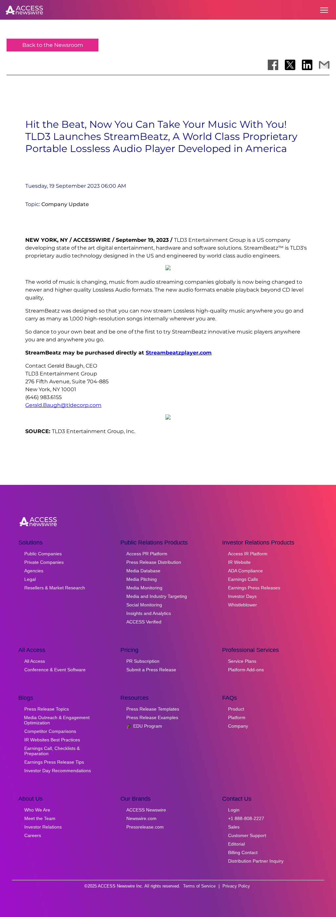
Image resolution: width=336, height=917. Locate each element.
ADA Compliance (245, 570)
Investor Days (242, 596)
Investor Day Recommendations (57, 770)
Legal (30, 579)
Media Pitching (141, 579)
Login (234, 809)
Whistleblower (242, 604)
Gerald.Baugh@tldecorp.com (63, 405)
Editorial (236, 844)
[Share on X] (290, 65)
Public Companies (43, 553)
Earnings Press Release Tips (54, 762)
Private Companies (44, 562)
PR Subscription (142, 661)
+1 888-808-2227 (246, 818)
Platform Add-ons (246, 669)
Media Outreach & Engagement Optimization (57, 720)
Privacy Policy (236, 886)
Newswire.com (141, 818)
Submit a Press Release (151, 669)
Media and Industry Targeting (156, 596)
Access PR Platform (146, 553)
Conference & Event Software (55, 669)
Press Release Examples (152, 717)
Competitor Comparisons (50, 731)
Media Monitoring (144, 587)
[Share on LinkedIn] (307, 65)
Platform (236, 717)
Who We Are (37, 809)
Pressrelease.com (145, 827)
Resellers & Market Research (54, 587)
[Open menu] (324, 10)
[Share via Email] (324, 65)
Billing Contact (243, 852)
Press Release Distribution (153, 562)
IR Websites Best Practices (52, 739)
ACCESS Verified (143, 621)
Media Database (143, 570)
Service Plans (242, 661)
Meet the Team (39, 818)
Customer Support (247, 835)
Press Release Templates (152, 709)
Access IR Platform (247, 553)
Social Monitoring (144, 604)
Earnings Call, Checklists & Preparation (52, 751)
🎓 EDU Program (144, 726)
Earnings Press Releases (254, 587)
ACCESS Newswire (146, 809)
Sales (234, 827)
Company (238, 726)
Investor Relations (43, 827)
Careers (32, 835)
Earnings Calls (243, 579)
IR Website (239, 562)
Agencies (33, 570)
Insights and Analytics (148, 613)
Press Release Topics (46, 709)
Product (236, 709)
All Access (34, 661)
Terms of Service (199, 886)
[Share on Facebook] (273, 65)
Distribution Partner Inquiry (256, 861)
